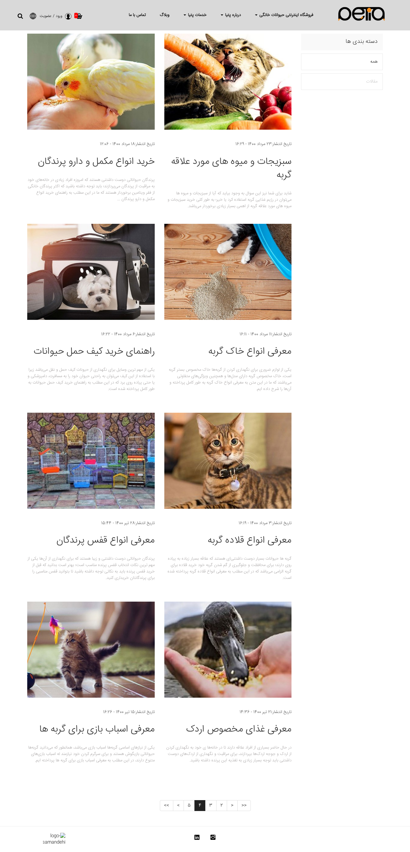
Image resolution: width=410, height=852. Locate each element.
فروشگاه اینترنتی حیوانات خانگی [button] (285, 15)
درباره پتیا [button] (232, 15)
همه (374, 61)
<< (244, 805)
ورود (59, 16)
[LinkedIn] (197, 838)
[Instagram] (213, 838)
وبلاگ (164, 15)
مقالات (372, 81)
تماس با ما (137, 15)
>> (166, 805)
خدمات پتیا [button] (197, 15)
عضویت (46, 16)
